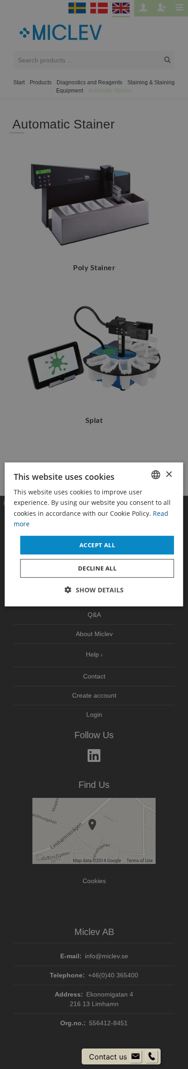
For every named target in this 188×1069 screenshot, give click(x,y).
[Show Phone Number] (151, 1056)
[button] (94, 590)
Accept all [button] (97, 545)
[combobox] (156, 474)
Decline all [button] (97, 568)
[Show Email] (135, 1056)
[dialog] (94, 534)
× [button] (168, 474)
